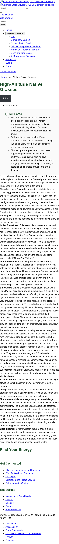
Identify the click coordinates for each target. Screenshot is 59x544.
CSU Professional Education (19, 473)
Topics (8, 30)
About (8, 66)
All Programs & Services (23, 56)
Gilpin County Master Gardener (26, 46)
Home (3, 77)
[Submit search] (27, 8)
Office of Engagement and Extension (23, 470)
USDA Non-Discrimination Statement (23, 533)
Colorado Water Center (16, 483)
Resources (10, 59)
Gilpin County (6, 15)
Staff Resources (13, 509)
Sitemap (9, 540)
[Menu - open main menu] (1, 12)
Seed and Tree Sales (21, 53)
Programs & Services (15, 33)
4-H (13, 36)
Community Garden (20, 40)
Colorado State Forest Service (20, 480)
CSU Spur (10, 476)
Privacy (9, 537)
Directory (9, 503)
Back (3, 25)
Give (13, 71)
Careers (9, 506)
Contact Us (5, 71)
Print (5, 98)
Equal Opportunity (14, 530)
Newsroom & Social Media (18, 496)
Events (8, 63)
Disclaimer (10, 524)
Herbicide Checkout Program (25, 50)
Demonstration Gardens (22, 43)
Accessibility (11, 527)
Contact (9, 499)
